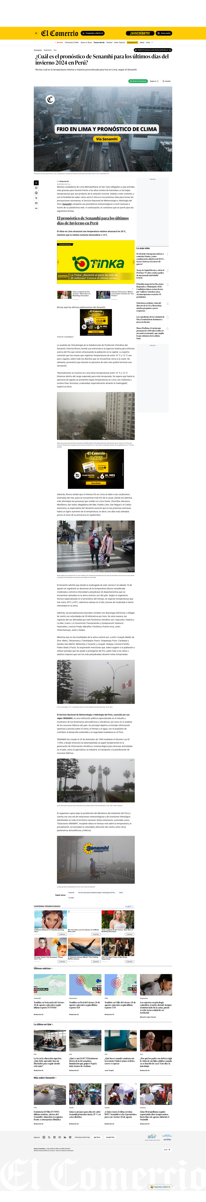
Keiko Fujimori (119, 42)
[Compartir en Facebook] (36, 192)
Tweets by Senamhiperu (65, 336)
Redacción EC (64, 181)
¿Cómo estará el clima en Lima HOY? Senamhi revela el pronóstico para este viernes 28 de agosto (121, 1114)
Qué (35, 1054)
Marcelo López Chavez (148, 1017)
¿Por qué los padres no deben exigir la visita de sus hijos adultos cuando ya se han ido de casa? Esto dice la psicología (156, 1062)
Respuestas (73, 998)
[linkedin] (65, 1137)
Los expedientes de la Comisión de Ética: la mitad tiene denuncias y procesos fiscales (150, 319)
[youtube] (59, 1137)
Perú (35, 1108)
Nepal (142, 42)
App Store (97, 1137)
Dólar (148, 42)
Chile (106, 998)
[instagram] (54, 1137)
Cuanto (107, 1108)
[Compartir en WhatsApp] (36, 187)
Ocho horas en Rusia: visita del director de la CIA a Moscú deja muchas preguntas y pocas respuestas (148, 307)
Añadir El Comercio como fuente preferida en (153, 50)
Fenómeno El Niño (72, 42)
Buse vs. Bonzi (86, 42)
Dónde (71, 1108)
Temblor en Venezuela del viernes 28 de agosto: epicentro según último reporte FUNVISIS (49, 1005)
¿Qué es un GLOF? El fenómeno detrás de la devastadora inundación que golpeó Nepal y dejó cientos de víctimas (83, 1062)
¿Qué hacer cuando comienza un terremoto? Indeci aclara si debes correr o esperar (120, 1061)
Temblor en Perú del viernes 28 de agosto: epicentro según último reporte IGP (84, 1005)
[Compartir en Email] (36, 203)
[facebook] (44, 1137)
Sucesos (143, 1108)
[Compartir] (36, 182)
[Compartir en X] (36, 198)
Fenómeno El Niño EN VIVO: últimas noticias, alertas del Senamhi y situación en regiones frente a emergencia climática (48, 1115)
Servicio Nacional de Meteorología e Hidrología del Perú (96, 892)
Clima (121, 892)
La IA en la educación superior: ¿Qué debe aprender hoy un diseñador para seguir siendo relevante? (48, 1062)
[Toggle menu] (36, 33)
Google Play (110, 1137)
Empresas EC (132, 42)
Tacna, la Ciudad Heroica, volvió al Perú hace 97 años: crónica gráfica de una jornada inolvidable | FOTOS (150, 274)
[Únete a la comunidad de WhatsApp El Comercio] (138, 81)
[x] (49, 1137)
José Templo (109, 1070)
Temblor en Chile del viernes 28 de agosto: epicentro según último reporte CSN (120, 1005)
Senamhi (67, 204)
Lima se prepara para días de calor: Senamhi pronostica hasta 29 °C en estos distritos (85, 1114)
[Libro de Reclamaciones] (167, 1137)
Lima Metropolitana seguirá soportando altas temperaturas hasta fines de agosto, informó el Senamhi (154, 1115)
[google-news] (70, 1137)
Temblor (109, 42)
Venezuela (37, 998)
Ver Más (71, 898)
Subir (165, 1149)
